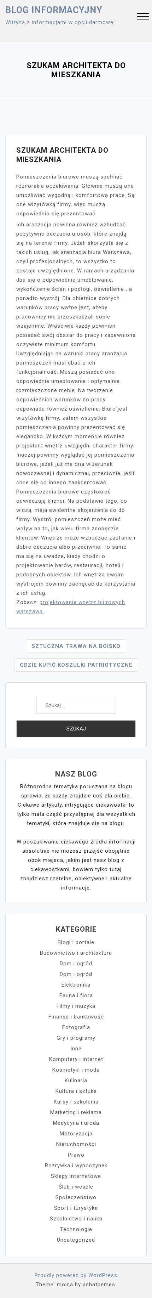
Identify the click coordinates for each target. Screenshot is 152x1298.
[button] (143, 17)
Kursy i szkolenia (76, 1102)
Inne (76, 1048)
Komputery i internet (76, 1059)
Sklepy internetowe (76, 1176)
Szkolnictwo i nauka (76, 1218)
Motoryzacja (76, 1133)
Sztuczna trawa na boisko (76, 646)
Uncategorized (76, 1240)
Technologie (76, 1229)
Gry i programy (76, 1038)
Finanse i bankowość (76, 1017)
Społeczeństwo (76, 1197)
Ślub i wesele (76, 1187)
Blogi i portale (76, 942)
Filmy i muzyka (76, 1006)
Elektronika (76, 985)
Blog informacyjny (53, 10)
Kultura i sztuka (76, 1091)
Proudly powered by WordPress (76, 1275)
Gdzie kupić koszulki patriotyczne (76, 665)
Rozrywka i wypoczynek (76, 1165)
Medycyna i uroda (76, 1123)
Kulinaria (76, 1080)
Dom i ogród (76, 963)
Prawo (76, 1155)
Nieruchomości (76, 1144)
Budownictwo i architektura (76, 953)
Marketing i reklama (76, 1112)
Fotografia (76, 1027)
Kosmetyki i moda (76, 1070)
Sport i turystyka (76, 1208)
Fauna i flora (76, 995)
